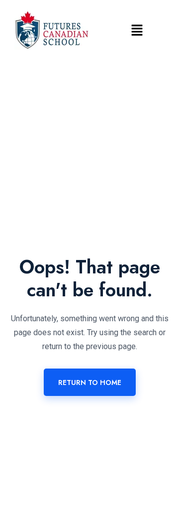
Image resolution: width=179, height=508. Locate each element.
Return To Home (89, 382)
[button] (137, 29)
